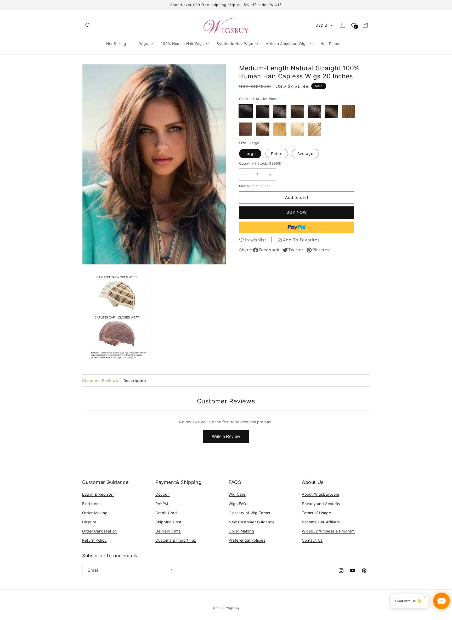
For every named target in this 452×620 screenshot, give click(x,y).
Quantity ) (260, 163)
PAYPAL (162, 503)
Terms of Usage (316, 512)
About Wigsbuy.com (320, 494)
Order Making (95, 512)
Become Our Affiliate (321, 522)
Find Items (91, 503)
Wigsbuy (232, 608)
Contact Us (312, 540)
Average (305, 153)
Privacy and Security (321, 503)
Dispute (89, 522)
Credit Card (166, 512)
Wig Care (237, 494)
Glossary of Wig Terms (249, 512)
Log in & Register (98, 494)
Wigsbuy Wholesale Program (328, 531)
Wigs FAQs (238, 503)
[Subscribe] (170, 570)
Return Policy (94, 540)
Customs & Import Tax (175, 540)
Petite (276, 153)
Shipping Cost (168, 522)
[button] (88, 25)
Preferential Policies (247, 540)
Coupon (162, 494)
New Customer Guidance (252, 522)
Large (250, 153)
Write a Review (226, 436)
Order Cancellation (99, 531)
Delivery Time (168, 531)
